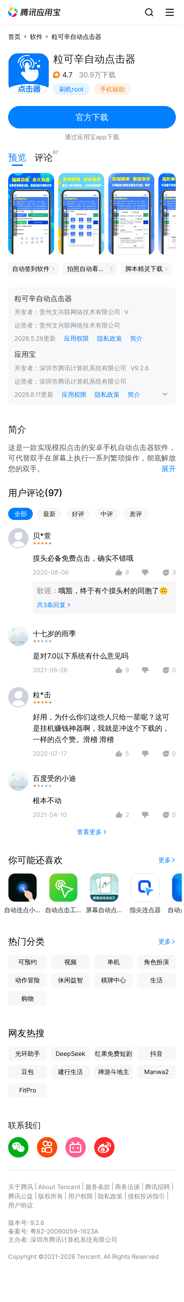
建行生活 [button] (70, 1071)
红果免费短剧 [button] (113, 1053)
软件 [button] (36, 36)
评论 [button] (43, 156)
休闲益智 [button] (70, 980)
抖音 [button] (156, 1053)
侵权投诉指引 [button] (146, 1196)
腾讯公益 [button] (20, 1196)
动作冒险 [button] (27, 980)
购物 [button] (27, 998)
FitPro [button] (27, 1090)
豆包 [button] (27, 1071)
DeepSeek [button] (70, 1053)
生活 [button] (156, 980)
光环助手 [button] (27, 1053)
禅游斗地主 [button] (113, 1071)
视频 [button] (70, 962)
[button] (34, 12)
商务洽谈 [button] (127, 1187)
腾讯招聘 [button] (157, 1187)
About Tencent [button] (59, 1187)
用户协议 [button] (20, 1205)
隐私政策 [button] (109, 338)
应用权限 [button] (76, 338)
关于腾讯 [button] (20, 1187)
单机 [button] (113, 962)
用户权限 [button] (80, 1196)
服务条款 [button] (97, 1187)
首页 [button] (14, 36)
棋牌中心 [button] (113, 980)
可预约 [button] (27, 962)
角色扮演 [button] (156, 962)
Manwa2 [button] (156, 1071)
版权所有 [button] (50, 1196)
